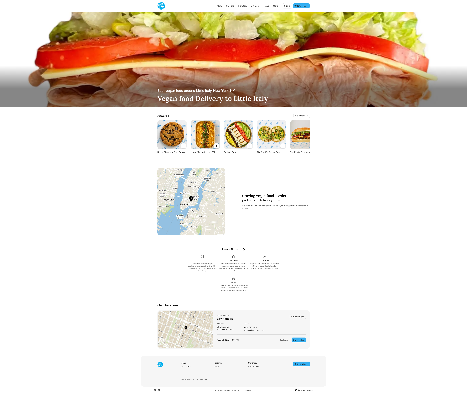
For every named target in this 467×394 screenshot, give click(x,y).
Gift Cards (256, 6)
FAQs (266, 6)
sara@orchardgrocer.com (254, 330)
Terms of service (187, 379)
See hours (284, 340)
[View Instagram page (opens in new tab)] (158, 390)
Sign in (287, 6)
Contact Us (253, 366)
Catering (230, 6)
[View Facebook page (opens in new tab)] (154, 390)
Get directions (297, 316)
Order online (298, 340)
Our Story (242, 6)
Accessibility (202, 379)
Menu (219, 6)
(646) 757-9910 (250, 327)
